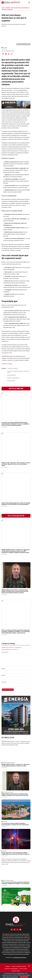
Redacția (8, 966)
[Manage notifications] (29, 966)
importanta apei (11, 380)
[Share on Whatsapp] (9, 54)
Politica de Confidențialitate (12, 976)
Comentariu (5, 652)
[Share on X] (12, 54)
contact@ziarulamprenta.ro (19, 957)
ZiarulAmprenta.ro (20, 973)
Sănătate (8, 7)
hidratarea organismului (13, 378)
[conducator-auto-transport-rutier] (16, 906)
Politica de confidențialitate (11, 968)
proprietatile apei (11, 375)
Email (3, 675)
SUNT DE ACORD (24, 976)
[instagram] (15, 930)
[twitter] (17, 930)
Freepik (10, 363)
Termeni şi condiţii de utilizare (18, 966)
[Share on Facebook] (3, 54)
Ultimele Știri (8, 738)
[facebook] (12, 930)
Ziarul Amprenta (10, 50)
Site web (4, 682)
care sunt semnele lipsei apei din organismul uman (18, 372)
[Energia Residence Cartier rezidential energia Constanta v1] (16, 734)
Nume (4, 668)
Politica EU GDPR (16, 971)
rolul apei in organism (12, 368)
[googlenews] (20, 930)
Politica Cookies (23, 968)
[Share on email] (6, 54)
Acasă (3, 7)
